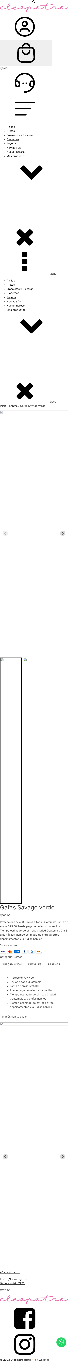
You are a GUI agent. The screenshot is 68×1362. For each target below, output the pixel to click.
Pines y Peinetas (23, 235)
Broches (18, 202)
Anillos (11, 126)
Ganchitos (19, 223)
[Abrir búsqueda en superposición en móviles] (34, 1)
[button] (11, 781)
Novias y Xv (14, 147)
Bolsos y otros (22, 210)
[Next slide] (62, 533)
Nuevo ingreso (16, 151)
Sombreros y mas (24, 206)
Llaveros (18, 231)
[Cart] (26, 53)
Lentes (17, 227)
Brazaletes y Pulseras (20, 135)
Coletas (18, 219)
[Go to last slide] (5, 1156)
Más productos (16, 156)
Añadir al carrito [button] (10, 1272)
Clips (16, 215)
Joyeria (11, 143)
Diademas (13, 139)
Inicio (3, 405)
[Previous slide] (5, 533)
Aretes (11, 130)
